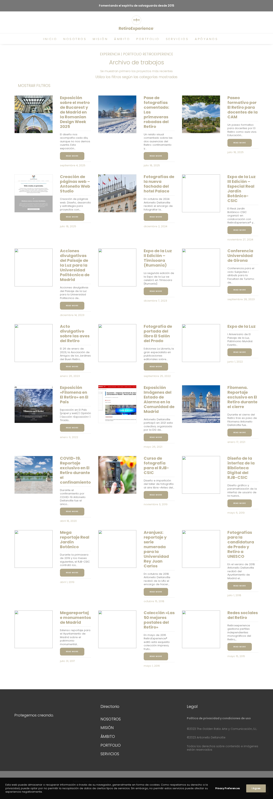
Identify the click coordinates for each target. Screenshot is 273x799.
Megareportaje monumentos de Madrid (75, 617)
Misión (100, 39)
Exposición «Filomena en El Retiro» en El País (74, 395)
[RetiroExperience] (136, 23)
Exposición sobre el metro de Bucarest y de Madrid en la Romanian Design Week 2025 (75, 112)
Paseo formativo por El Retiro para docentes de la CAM (242, 107)
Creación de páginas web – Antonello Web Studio (75, 184)
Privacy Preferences (227, 788)
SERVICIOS (110, 754)
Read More (72, 156)
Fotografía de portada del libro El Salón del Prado (158, 334)
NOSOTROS (111, 719)
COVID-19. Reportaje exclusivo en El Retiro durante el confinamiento (75, 470)
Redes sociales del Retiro (242, 615)
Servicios (177, 39)
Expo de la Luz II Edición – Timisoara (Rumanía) (158, 258)
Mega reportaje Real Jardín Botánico (74, 540)
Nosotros (75, 39)
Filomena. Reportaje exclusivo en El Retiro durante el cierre (242, 397)
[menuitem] (50, 38)
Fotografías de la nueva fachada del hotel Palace (159, 184)
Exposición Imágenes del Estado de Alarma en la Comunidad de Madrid (159, 399)
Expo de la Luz (241, 326)
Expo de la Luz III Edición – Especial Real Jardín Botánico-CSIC (241, 188)
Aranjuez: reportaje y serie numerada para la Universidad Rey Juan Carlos (156, 549)
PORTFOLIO (111, 745)
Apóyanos (206, 39)
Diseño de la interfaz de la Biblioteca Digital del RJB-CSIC (241, 467)
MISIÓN (107, 727)
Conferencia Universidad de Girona (240, 255)
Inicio (50, 39)
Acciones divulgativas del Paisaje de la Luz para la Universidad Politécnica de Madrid (75, 265)
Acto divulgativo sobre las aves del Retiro (75, 334)
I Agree (256, 788)
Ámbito (122, 39)
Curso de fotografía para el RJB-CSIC (156, 465)
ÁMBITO (108, 736)
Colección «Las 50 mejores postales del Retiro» (159, 620)
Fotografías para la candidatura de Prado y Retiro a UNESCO (240, 544)
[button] (228, 38)
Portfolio (148, 39)
